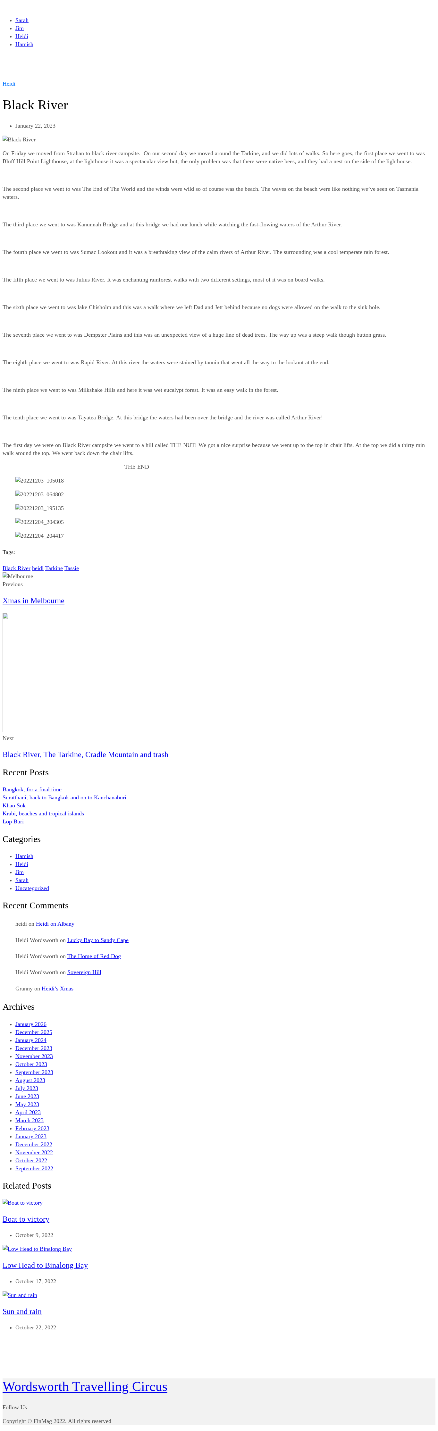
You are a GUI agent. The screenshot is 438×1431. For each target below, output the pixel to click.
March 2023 (29, 1120)
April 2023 (28, 1112)
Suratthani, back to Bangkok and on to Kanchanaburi (64, 797)
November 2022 (34, 1152)
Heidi (21, 36)
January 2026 (30, 1024)
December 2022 (33, 1144)
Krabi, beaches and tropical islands (43, 813)
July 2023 (26, 1088)
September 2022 (34, 1168)
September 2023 (34, 1072)
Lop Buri (13, 821)
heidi (38, 568)
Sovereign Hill (84, 972)
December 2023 (33, 1048)
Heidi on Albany (55, 924)
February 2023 (32, 1128)
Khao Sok (14, 805)
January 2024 (30, 1040)
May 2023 (27, 1104)
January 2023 (30, 1136)
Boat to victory (26, 1219)
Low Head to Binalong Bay (45, 1265)
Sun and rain (22, 1311)
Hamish (24, 44)
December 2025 (33, 1032)
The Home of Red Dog (94, 956)
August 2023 (30, 1080)
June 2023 (27, 1096)
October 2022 (31, 1160)
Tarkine (54, 568)
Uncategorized (32, 888)
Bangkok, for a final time (32, 789)
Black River (16, 568)
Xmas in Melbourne (33, 600)
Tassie (71, 568)
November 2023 (34, 1056)
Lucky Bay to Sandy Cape (98, 940)
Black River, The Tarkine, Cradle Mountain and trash (85, 754)
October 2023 (31, 1064)
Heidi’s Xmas (57, 988)
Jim (19, 28)
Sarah (22, 20)
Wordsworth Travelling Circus (85, 1386)
